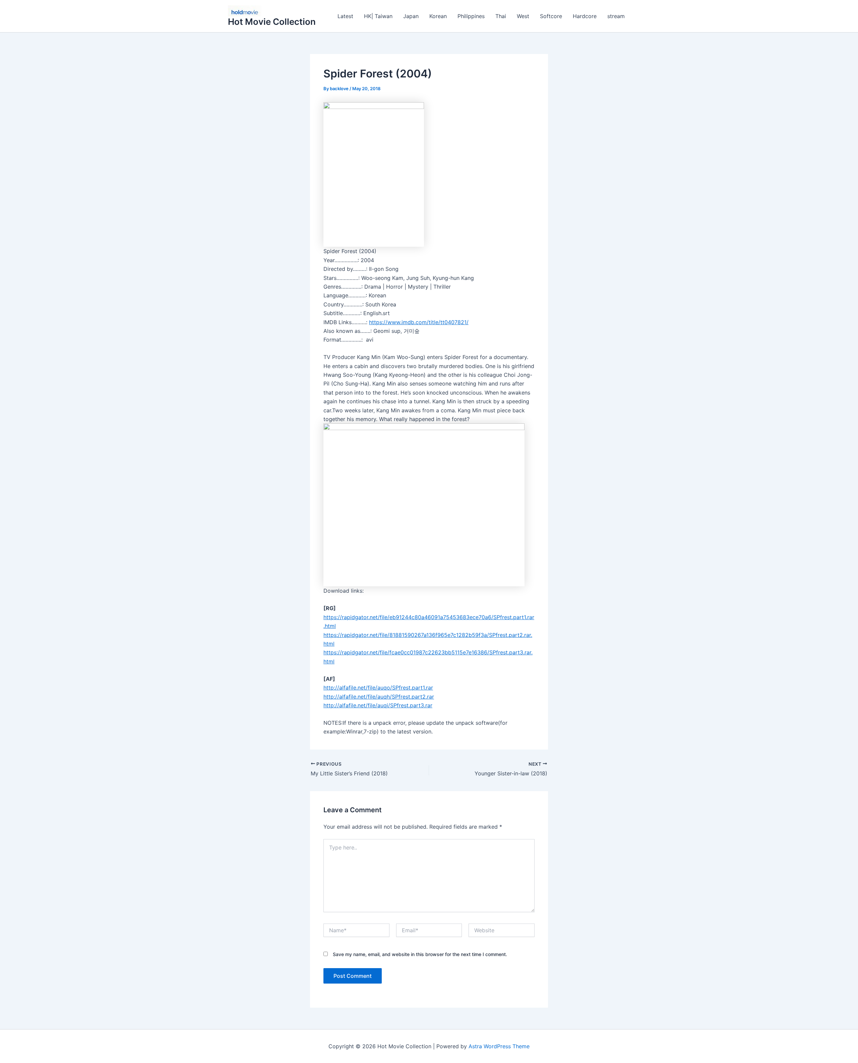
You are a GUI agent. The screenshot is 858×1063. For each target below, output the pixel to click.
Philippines (471, 16)
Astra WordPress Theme (499, 1046)
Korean (438, 16)
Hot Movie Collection (272, 21)
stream (616, 16)
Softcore (551, 16)
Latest (345, 16)
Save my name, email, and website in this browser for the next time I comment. (420, 954)
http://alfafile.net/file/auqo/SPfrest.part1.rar (378, 687)
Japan (411, 16)
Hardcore (585, 16)
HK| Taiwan (378, 16)
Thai (500, 16)
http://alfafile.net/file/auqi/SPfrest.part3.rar (377, 705)
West (523, 16)
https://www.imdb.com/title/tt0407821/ (419, 322)
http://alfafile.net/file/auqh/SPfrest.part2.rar (378, 696)
